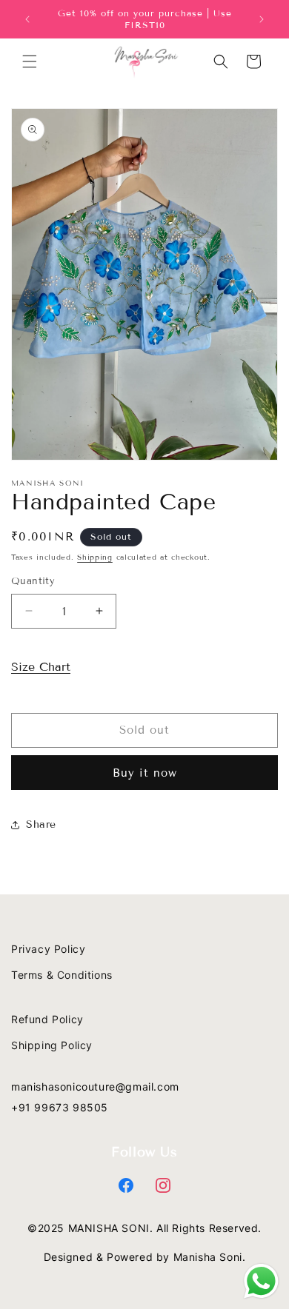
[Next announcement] (261, 19)
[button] (29, 61)
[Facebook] (126, 1186)
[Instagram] (163, 1186)
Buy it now (145, 773)
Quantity (33, 581)
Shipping (95, 557)
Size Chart (40, 667)
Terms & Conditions (62, 974)
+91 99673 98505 (59, 1107)
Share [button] (41, 824)
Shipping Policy (52, 1045)
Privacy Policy (48, 949)
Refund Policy (47, 1019)
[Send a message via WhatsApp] (261, 1281)
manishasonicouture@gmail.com (95, 1086)
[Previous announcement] (27, 19)
